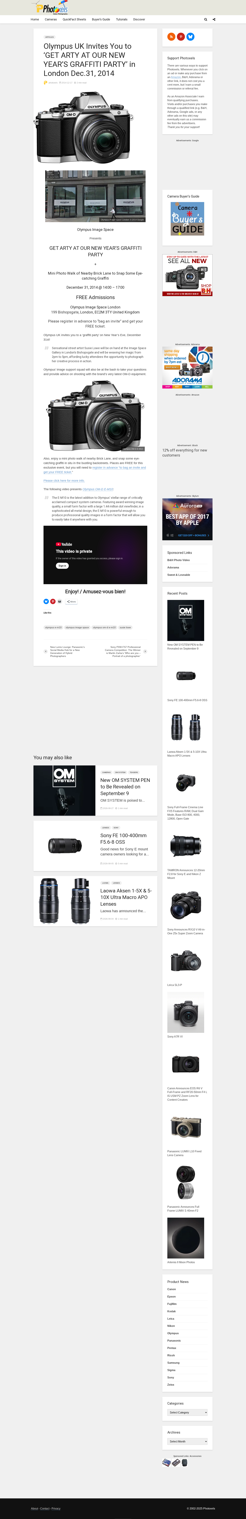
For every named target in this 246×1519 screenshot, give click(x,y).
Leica (170, 1318)
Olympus (173, 1333)
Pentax (171, 1348)
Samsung (173, 1362)
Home (35, 19)
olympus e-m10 (53, 627)
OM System (120, 772)
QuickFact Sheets (74, 19)
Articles (49, 37)
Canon (171, 1289)
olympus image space (77, 627)
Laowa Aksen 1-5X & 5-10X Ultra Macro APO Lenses (126, 897)
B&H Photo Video (178, 560)
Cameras (51, 19)
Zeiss (170, 1384)
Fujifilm (172, 1304)
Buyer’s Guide (101, 19)
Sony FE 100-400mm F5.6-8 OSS (123, 838)
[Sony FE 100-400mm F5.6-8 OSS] (64, 846)
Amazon (176, 77)
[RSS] (171, 37)
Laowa (105, 883)
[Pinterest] (181, 37)
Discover (139, 19)
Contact (44, 1508)
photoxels (53, 83)
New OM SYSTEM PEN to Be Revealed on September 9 (125, 786)
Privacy (56, 1508)
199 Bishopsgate (65, 312)
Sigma (171, 1370)
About (34, 1508)
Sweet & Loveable (178, 574)
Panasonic (174, 1340)
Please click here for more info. (64, 480)
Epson (171, 1296)
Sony (116, 828)
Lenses (105, 828)
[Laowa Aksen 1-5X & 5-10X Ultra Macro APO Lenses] (64, 901)
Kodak (171, 1311)
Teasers (134, 772)
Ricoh (171, 1355)
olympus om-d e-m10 (104, 627)
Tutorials (122, 19)
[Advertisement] (154, 7)
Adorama (173, 567)
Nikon (171, 1325)
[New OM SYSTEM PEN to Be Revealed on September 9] (64, 790)
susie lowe (125, 627)
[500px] (190, 37)
